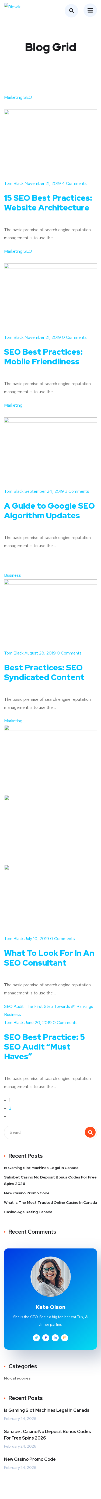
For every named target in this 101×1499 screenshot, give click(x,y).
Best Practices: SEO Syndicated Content (44, 672)
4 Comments (74, 183)
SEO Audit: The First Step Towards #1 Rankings (48, 1006)
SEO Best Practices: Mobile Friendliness (43, 356)
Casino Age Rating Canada (28, 1211)
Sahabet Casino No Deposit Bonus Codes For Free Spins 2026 (50, 1180)
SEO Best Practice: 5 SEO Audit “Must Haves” (44, 1047)
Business (12, 575)
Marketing (13, 97)
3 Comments (76, 491)
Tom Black (13, 183)
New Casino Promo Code (27, 1193)
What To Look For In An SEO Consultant (49, 958)
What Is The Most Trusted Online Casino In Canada (50, 1202)
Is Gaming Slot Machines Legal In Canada (41, 1167)
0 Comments (74, 337)
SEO (27, 97)
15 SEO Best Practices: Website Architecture (48, 202)
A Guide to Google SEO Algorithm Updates (49, 510)
